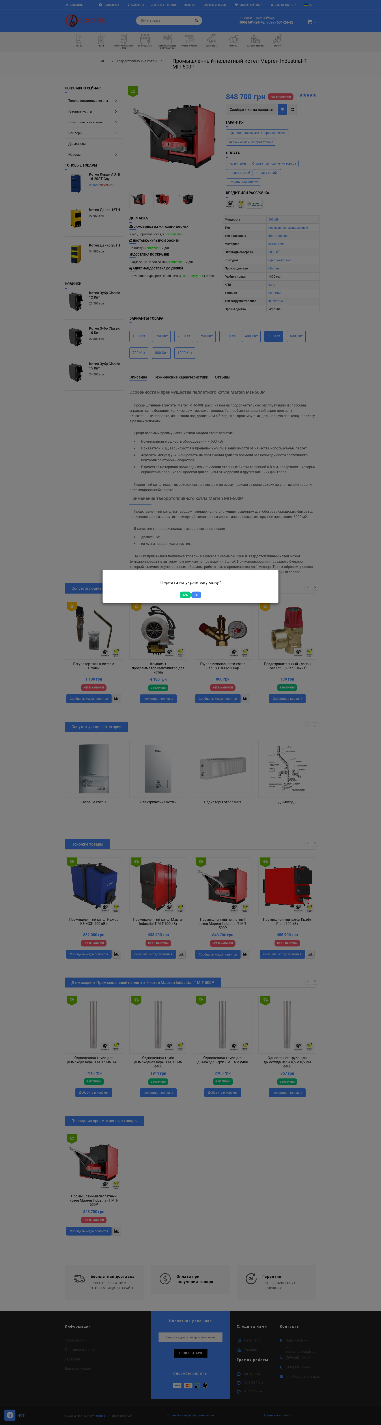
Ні (196, 594)
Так (185, 594)
